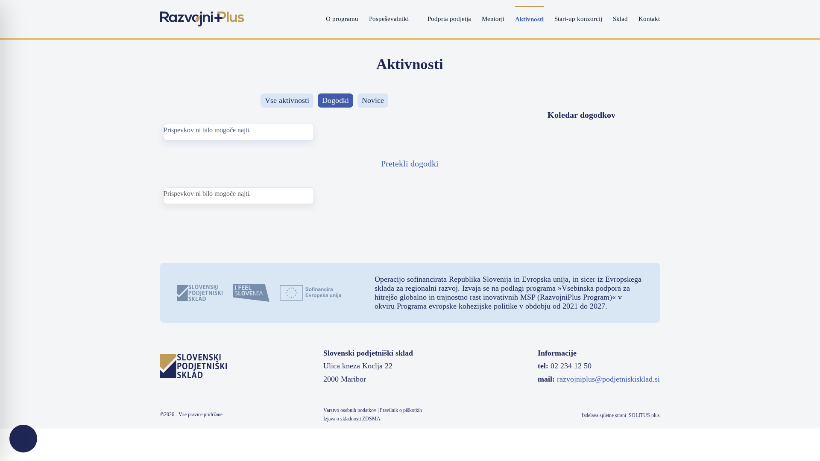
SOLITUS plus (644, 415)
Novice (373, 100)
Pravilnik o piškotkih (401, 410)
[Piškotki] (23, 438)
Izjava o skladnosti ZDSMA (352, 419)
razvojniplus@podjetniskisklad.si (608, 379)
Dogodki (335, 100)
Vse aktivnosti (287, 100)
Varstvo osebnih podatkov (349, 410)
